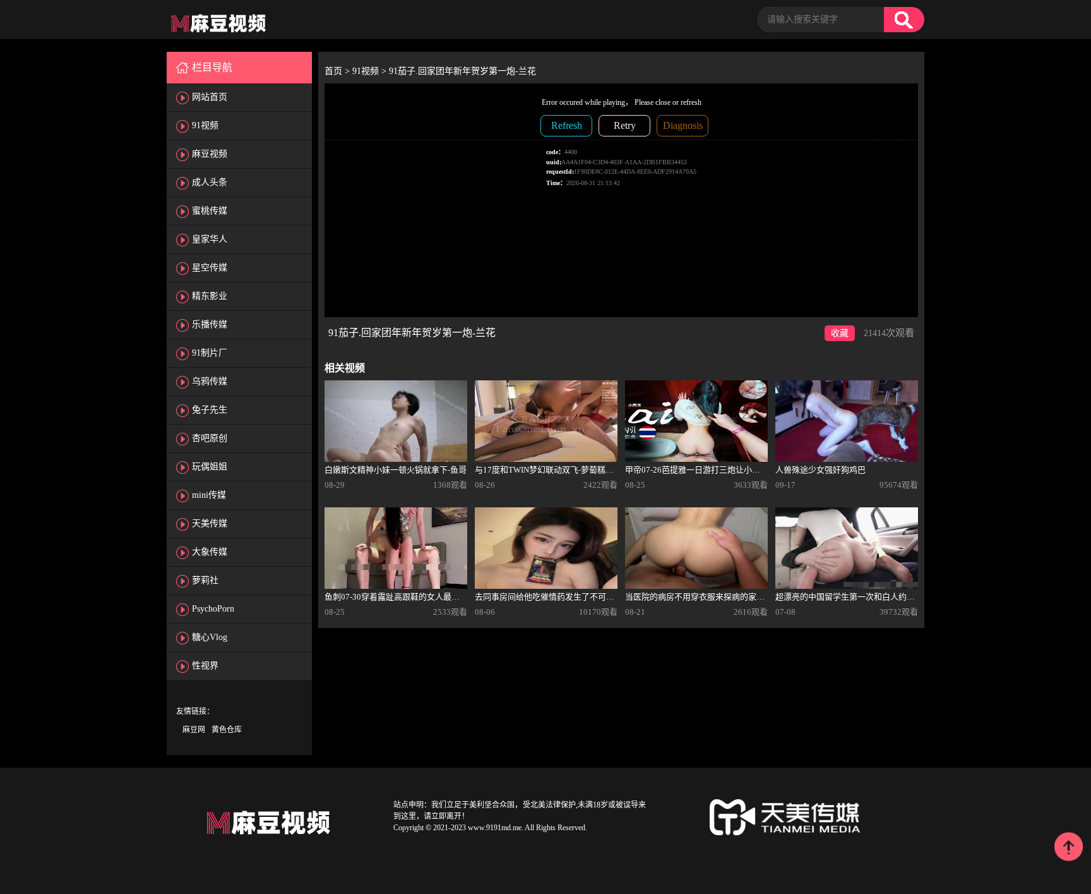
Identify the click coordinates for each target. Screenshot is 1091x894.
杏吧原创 (209, 438)
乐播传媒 (209, 324)
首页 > (338, 71)
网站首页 (209, 97)
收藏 (840, 333)
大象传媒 (209, 552)
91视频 (205, 125)
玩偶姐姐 (209, 466)
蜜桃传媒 (209, 210)
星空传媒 (209, 267)
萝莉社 (205, 580)
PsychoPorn (213, 608)
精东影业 (209, 296)
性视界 (205, 665)
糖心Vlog (209, 637)
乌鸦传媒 (209, 381)
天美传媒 (209, 523)
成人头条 (209, 182)
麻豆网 (193, 729)
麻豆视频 (209, 154)
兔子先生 (209, 409)
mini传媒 (209, 495)
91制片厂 (209, 353)
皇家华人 (209, 239)
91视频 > (370, 71)
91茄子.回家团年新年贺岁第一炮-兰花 (462, 71)
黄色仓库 (227, 729)
